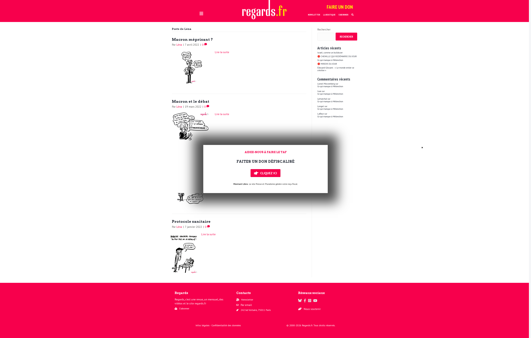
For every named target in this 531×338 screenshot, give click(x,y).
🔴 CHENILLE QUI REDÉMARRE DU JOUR (337, 56)
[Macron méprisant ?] (190, 67)
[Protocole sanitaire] (184, 253)
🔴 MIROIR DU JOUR (327, 64)
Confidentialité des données (226, 325)
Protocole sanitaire (191, 221)
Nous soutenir (312, 309)
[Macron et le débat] (190, 126)
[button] (352, 14)
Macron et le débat (190, 101)
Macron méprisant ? (192, 39)
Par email (246, 305)
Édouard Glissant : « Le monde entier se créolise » (335, 69)
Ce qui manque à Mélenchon (330, 60)
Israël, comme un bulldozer (330, 52)
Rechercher (323, 29)
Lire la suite (222, 52)
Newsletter (247, 299)
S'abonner (184, 308)
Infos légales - (203, 325)
